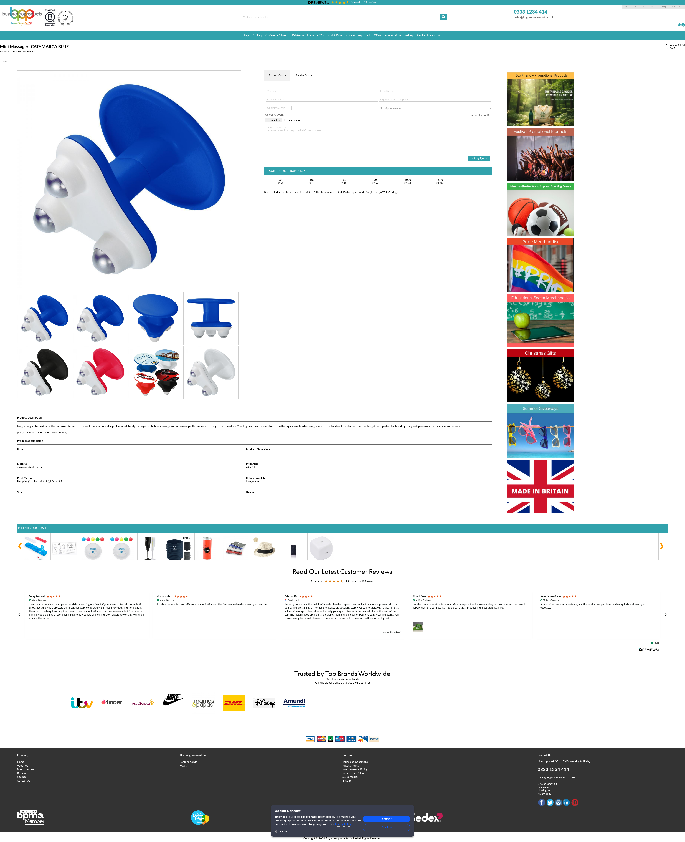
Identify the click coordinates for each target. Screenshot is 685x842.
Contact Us (23, 780)
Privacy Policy (350, 765)
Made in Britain (530, 465)
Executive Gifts (315, 35)
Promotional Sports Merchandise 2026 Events (536, 194)
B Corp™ (347, 780)
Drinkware (298, 35)
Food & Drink (334, 35)
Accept (386, 819)
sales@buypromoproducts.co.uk (534, 17)
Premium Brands (426, 35)
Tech (368, 35)
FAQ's (664, 7)
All (439, 35)
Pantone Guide (188, 762)
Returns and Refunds (354, 773)
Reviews (22, 773)
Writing (409, 35)
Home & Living (354, 35)
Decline (386, 827)
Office (377, 35)
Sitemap (21, 777)
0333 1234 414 (530, 11)
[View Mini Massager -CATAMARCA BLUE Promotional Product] (129, 179)
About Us (22, 765)
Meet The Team (677, 7)
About (645, 7)
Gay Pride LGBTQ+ (536, 244)
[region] (342, 614)
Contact (654, 7)
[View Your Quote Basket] (679, 25)
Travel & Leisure (392, 35)
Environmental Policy (354, 769)
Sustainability (350, 777)
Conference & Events (277, 35)
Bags (246, 35)
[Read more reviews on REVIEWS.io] (649, 649)
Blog (636, 7)
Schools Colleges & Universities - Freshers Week (540, 305)
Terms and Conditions (355, 762)
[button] (19, 614)
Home (627, 7)
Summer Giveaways (537, 410)
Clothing (257, 35)
